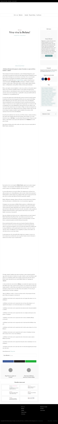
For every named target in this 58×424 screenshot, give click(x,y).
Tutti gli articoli (48, 55)
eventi (50, 93)
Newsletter (9, 1)
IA (42, 94)
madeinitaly (44, 96)
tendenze (50, 105)
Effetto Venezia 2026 (31, 398)
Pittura (48, 99)
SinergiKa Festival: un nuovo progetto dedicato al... (13, 388)
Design (47, 91)
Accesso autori (14, 1)
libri (50, 94)
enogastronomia (44, 93)
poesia (52, 99)
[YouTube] (48, 79)
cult (54, 89)
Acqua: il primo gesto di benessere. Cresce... (31, 387)
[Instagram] (45, 79)
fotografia (54, 93)
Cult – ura (16, 15)
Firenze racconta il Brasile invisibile (32, 393)
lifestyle (53, 94)
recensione (44, 103)
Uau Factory (38, 15)
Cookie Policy (55, 420)
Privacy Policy (50, 420)
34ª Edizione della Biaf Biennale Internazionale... (13, 399)
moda (48, 96)
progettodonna (48, 101)
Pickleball (43, 99)
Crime (47, 89)
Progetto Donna (32, 15)
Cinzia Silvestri (23, 35)
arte (43, 88)
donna (51, 91)
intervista (46, 94)
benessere (50, 88)
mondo (52, 96)
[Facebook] (42, 79)
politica (43, 101)
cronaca (51, 89)
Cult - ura (19, 29)
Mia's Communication (39, 420)
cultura (43, 91)
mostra (43, 98)
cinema (43, 89)
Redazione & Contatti (4, 1)
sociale (48, 103)
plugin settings (52, 71)
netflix (51, 98)
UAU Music (32, 397)
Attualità (26, 15)
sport (43, 105)
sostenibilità (53, 103)
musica (47, 98)
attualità (46, 88)
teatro (46, 105)
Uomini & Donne (19, 80)
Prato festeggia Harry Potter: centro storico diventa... (13, 393)
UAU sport (10, 386)
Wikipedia (12, 351)
